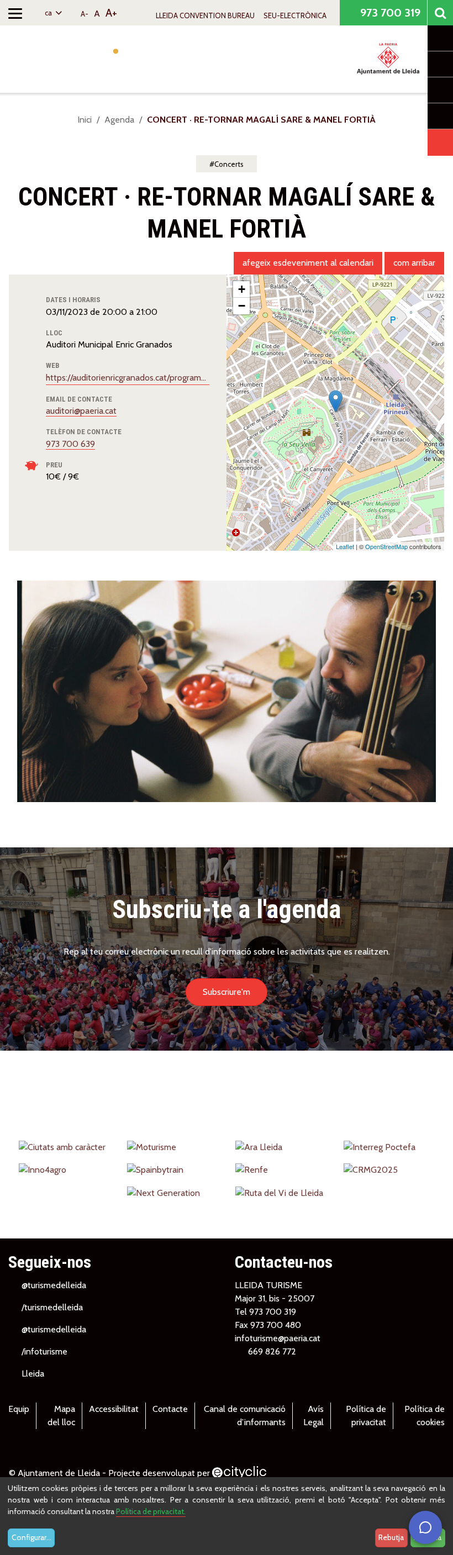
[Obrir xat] (425, 1527)
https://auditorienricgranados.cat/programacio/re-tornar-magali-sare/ (127, 377)
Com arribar (414, 262)
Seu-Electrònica (295, 15)
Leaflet (345, 546)
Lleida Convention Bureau (205, 15)
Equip (18, 1409)
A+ (111, 12)
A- (84, 13)
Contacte (170, 1409)
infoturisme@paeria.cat (277, 1338)
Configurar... (31, 1537)
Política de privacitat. (151, 1511)
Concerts (229, 164)
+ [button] (241, 289)
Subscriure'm (226, 992)
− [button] (241, 306)
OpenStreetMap (386, 546)
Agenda (119, 119)
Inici (84, 119)
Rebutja (391, 1537)
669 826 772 (272, 1351)
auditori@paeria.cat (81, 410)
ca (49, 12)
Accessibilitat (114, 1409)
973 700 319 (388, 12)
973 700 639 (70, 444)
